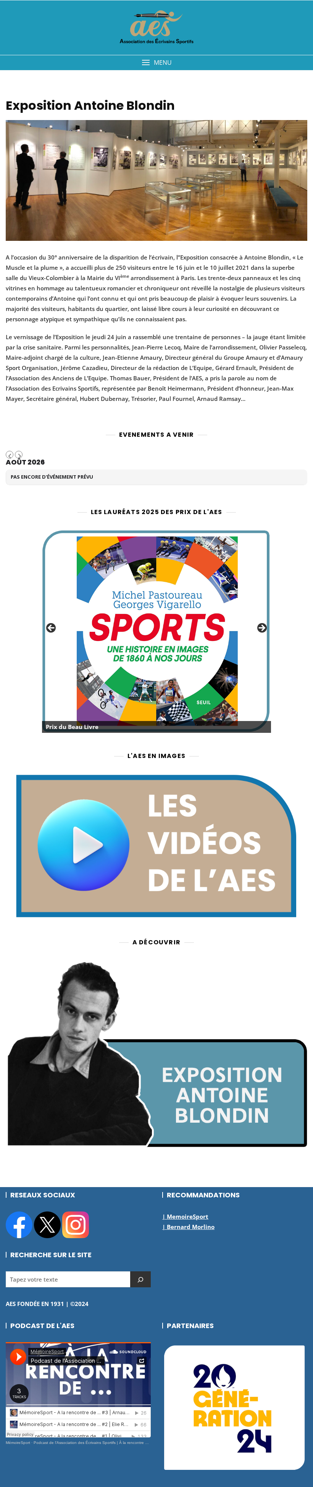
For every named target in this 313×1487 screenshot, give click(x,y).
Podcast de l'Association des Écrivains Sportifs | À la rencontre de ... (94, 1443)
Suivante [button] (261, 628)
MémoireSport (18, 1443)
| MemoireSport (185, 1216)
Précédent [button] (51, 628)
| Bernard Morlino (188, 1227)
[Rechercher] (140, 1279)
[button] (156, 62)
